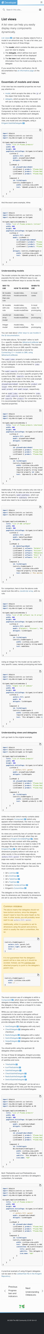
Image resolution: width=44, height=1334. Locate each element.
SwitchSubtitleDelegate (14, 1080)
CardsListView (19, 885)
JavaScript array (26, 591)
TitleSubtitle (10, 1064)
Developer (8, 3)
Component (19, 819)
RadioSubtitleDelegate (14, 1076)
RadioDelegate (11, 1035)
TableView (13, 879)
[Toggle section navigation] (40, 9)
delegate (8, 99)
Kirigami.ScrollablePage (20, 839)
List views (5, 38)
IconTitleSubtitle (11, 1067)
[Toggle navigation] (41, 2)
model (7, 93)
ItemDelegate (10, 1026)
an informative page (26, 71)
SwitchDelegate (11, 1038)
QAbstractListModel (30, 342)
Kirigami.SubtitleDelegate (11, 123)
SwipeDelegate (11, 1041)
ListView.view (29, 963)
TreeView (12, 882)
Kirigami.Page (7, 849)
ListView (12, 873)
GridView (12, 876)
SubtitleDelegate (12, 1070)
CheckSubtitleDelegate (14, 1073)
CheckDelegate (11, 1029)
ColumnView (19, 888)
